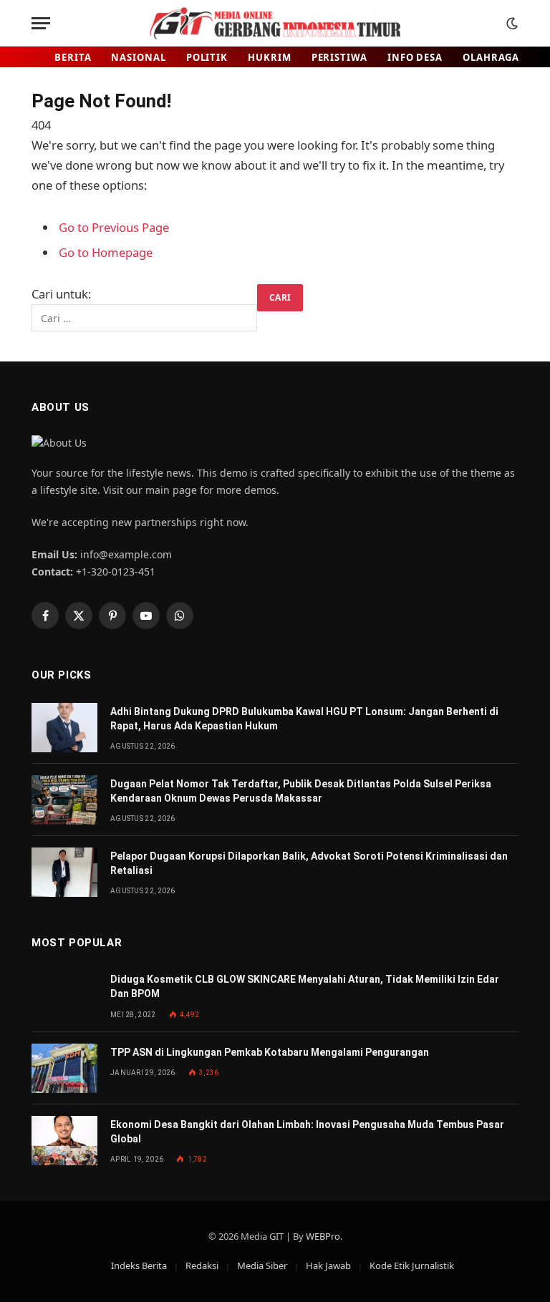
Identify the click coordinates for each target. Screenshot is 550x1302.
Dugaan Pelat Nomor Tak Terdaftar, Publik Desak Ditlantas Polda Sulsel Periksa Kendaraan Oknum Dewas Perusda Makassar (300, 791)
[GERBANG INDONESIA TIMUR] (275, 23)
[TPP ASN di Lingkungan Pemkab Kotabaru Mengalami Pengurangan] (64, 1068)
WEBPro (323, 1236)
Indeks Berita (139, 1265)
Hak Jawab (328, 1265)
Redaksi (201, 1265)
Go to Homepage (106, 252)
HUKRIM (269, 57)
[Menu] (41, 23)
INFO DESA (415, 57)
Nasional (138, 57)
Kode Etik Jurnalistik (412, 1265)
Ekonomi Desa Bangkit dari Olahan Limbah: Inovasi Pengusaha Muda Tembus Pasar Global (307, 1132)
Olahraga (491, 57)
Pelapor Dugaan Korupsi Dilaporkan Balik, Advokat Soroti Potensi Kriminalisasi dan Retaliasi (309, 863)
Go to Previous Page (114, 227)
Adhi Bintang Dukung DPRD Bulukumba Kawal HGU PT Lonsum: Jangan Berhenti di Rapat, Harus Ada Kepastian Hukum (304, 719)
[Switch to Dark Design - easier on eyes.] (510, 23)
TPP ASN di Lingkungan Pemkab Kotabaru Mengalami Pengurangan (269, 1052)
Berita (72, 57)
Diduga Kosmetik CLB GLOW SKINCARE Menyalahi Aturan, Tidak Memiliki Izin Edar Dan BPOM (304, 986)
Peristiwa (339, 57)
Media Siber (262, 1265)
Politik (207, 57)
